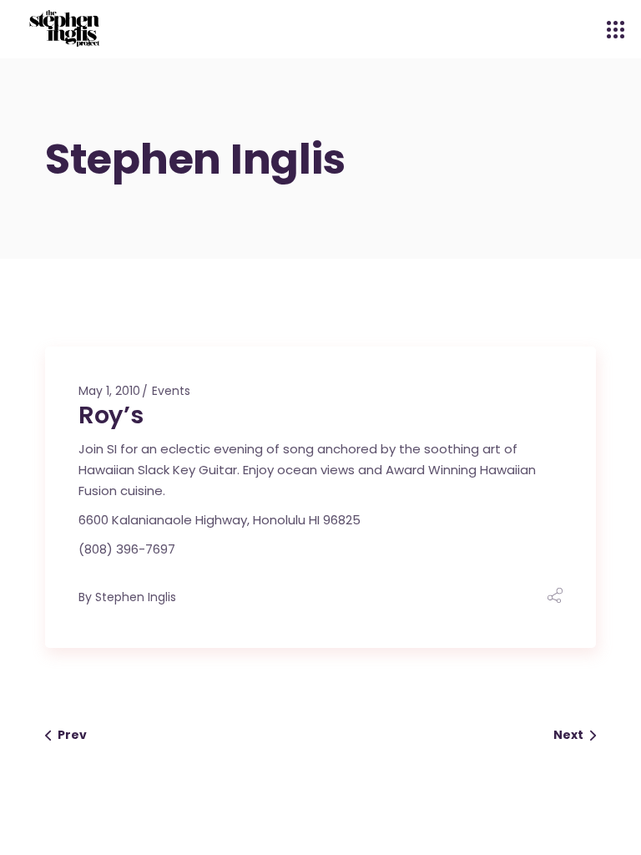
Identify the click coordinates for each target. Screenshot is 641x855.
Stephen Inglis (135, 597)
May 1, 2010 (109, 390)
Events (171, 390)
